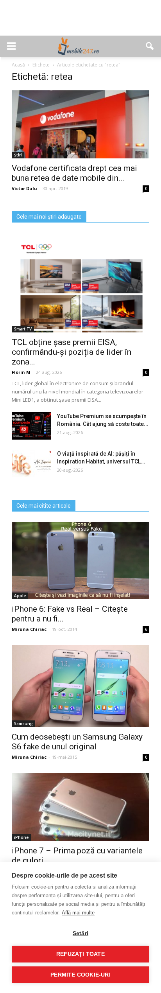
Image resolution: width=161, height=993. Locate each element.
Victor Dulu (24, 188)
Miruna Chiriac (29, 629)
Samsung (23, 723)
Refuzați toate (80, 954)
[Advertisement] (80, 22)
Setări (80, 933)
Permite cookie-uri (80, 975)
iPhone (21, 837)
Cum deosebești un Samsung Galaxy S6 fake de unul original (77, 741)
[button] (150, 46)
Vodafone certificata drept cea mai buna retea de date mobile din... (74, 173)
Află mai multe (78, 913)
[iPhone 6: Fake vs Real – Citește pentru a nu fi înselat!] (80, 560)
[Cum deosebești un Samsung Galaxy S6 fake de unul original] (80, 686)
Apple (20, 595)
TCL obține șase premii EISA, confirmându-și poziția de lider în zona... (71, 352)
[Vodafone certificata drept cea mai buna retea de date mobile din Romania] (80, 124)
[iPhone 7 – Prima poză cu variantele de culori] (80, 807)
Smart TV (23, 329)
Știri (18, 155)
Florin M (21, 372)
